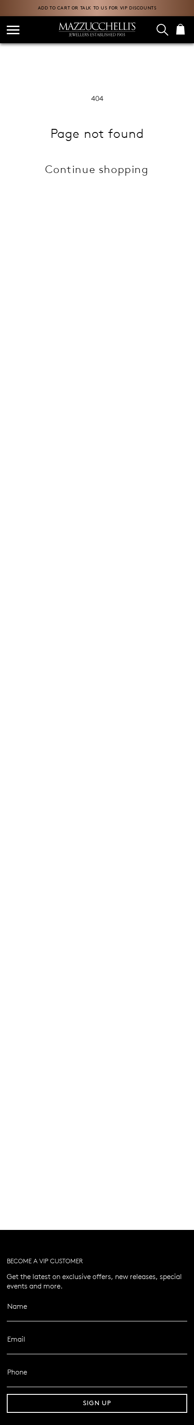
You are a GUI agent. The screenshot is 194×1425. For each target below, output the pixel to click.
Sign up (97, 1403)
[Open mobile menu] (13, 30)
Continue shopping (96, 169)
